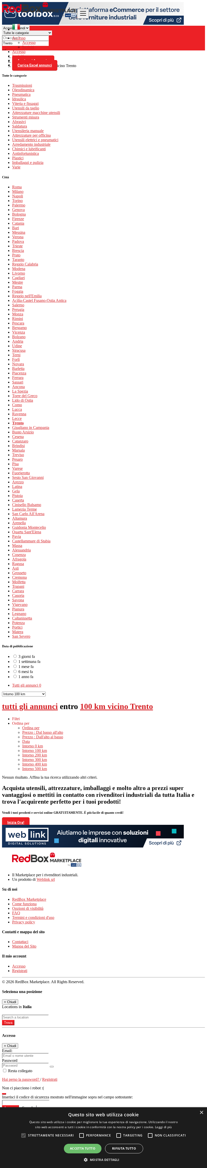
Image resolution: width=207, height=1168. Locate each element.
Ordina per (30, 728)
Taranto (18, 259)
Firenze (18, 219)
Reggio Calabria (25, 264)
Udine (17, 346)
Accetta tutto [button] (82, 1148)
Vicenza (18, 332)
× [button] (201, 1113)
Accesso (29, 42)
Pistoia (17, 495)
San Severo (21, 636)
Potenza (18, 623)
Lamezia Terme (24, 509)
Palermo (18, 205)
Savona (18, 600)
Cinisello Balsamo (26, 505)
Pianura (18, 609)
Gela (16, 491)
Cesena (18, 436)
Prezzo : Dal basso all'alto (42, 732)
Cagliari (18, 278)
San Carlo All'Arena (28, 514)
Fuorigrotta (21, 473)
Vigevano (20, 604)
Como (17, 405)
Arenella (19, 523)
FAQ (16, 913)
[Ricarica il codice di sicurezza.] (4, 1092)
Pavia (16, 536)
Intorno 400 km (34, 764)
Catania (18, 223)
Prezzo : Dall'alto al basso (42, 737)
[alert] (103, 1137)
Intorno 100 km (34, 750)
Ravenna (19, 414)
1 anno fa (25, 677)
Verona (17, 237)
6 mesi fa (25, 671)
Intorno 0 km (32, 746)
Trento (18, 423)
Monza (17, 314)
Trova (8, 1023)
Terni (16, 355)
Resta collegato (19, 1071)
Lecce (17, 418)
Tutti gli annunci (26, 685)
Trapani (18, 586)
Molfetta (18, 582)
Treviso (18, 455)
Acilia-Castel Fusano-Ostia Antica (39, 300)
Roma (17, 187)
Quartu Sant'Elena (26, 532)
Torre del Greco (24, 396)
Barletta (18, 368)
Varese (17, 468)
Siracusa (18, 350)
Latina (17, 486)
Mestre (17, 282)
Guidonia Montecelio (29, 527)
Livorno (18, 273)
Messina (18, 232)
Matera (17, 632)
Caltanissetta (22, 618)
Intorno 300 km (34, 759)
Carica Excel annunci (34, 65)
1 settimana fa (29, 661)
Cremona (19, 577)
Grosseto (19, 573)
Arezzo (18, 482)
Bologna (19, 214)
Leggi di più (163, 1127)
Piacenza (19, 373)
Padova (18, 241)
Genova (18, 210)
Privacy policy (23, 922)
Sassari (17, 382)
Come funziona (24, 904)
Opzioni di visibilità (27, 908)
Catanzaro (20, 441)
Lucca (17, 409)
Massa (17, 545)
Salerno (18, 305)
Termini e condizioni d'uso (33, 917)
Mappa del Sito (24, 946)
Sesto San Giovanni (28, 477)
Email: (7, 1050)
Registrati (19, 971)
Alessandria (21, 550)
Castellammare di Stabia (31, 541)
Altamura (19, 518)
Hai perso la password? (21, 1079)
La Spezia (20, 391)
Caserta (18, 500)
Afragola (19, 559)
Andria (17, 341)
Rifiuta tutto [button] (124, 1148)
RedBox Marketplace (29, 899)
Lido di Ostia (22, 400)
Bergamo (19, 328)
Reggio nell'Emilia (27, 296)
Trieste (17, 246)
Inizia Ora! (15, 823)
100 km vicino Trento (116, 706)
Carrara (18, 591)
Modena (18, 269)
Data (26, 741)
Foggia (17, 291)
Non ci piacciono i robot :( (23, 1088)
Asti (15, 568)
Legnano (19, 613)
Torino (17, 200)
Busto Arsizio (23, 432)
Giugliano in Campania (30, 427)
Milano (17, 191)
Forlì (16, 359)
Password (9, 1060)
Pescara (18, 323)
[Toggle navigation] (83, 14)
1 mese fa (26, 666)
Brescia (18, 250)
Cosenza (19, 554)
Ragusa (18, 564)
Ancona (18, 387)
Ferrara (17, 377)
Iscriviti (28, 47)
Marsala (18, 450)
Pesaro (17, 459)
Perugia (18, 309)
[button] (103, 1159)
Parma (17, 287)
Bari (15, 228)
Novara (18, 364)
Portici (17, 627)
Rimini (17, 318)
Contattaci (20, 942)
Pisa (15, 464)
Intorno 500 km (34, 769)
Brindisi (18, 446)
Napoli (17, 196)
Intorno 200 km (34, 755)
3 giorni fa (26, 656)
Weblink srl (46, 879)
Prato (16, 255)
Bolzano (18, 337)
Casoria (18, 595)
